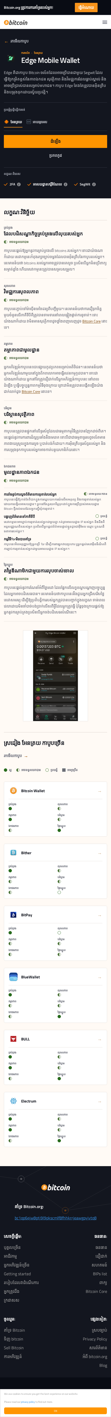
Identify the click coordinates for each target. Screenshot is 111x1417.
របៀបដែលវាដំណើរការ (21, 1282)
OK (55, 1411)
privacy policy (28, 1402)
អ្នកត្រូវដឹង (11, 1291)
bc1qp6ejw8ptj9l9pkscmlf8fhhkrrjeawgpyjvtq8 (56, 1218)
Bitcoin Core (91, 321)
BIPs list (100, 1274)
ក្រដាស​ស (11, 1300)
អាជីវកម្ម (10, 1256)
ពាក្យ (103, 1282)
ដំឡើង (71, 142)
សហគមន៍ (99, 1265)
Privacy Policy (95, 1339)
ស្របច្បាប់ (99, 1330)
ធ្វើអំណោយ (86, 7)
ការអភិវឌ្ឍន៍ (13, 1356)
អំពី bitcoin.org (95, 1356)
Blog (103, 1365)
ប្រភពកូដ (67, 156)
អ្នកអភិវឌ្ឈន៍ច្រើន (16, 1265)
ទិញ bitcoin (13, 1339)
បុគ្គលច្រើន (12, 1247)
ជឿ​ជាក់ (101, 1256)
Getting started (17, 1274)
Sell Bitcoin (14, 1348)
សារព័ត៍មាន (98, 1348)
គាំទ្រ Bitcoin (14, 1330)
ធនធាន (101, 1247)
